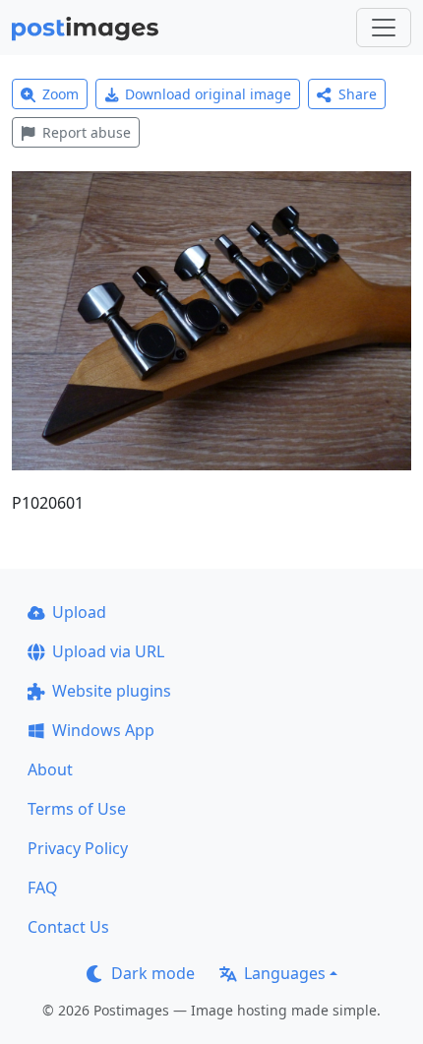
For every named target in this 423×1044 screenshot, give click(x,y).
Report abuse (86, 132)
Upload (79, 612)
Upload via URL (108, 651)
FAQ (43, 887)
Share (357, 94)
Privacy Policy (78, 848)
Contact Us (68, 927)
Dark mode (153, 973)
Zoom (60, 94)
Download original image (208, 94)
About (50, 769)
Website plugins (111, 691)
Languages (285, 973)
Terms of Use (77, 809)
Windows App (103, 730)
